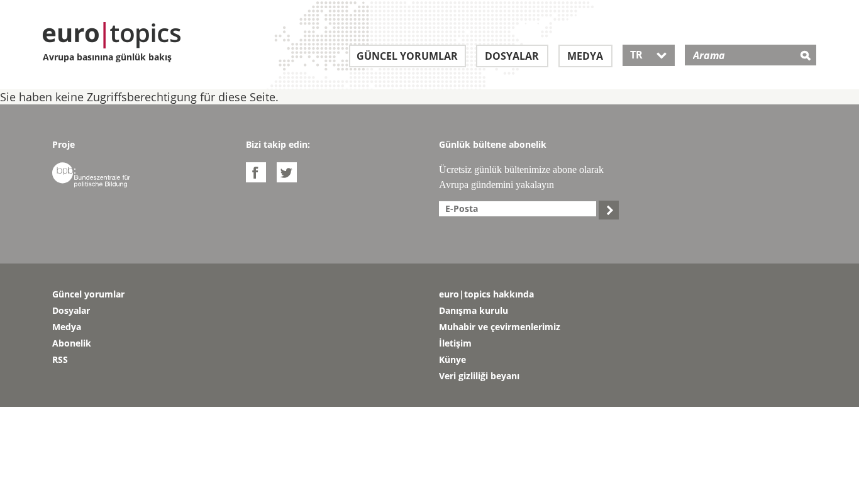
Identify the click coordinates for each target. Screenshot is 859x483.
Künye (452, 359)
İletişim (455, 343)
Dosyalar (512, 56)
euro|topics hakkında (486, 294)
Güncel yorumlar (407, 56)
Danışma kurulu (473, 310)
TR (648, 55)
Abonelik (71, 343)
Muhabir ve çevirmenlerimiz (499, 327)
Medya (585, 56)
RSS (60, 359)
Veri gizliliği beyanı (479, 376)
